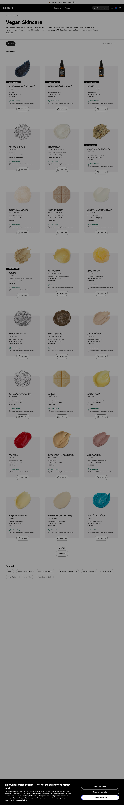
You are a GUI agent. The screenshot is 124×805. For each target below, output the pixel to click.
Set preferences (100, 786)
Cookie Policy (21, 800)
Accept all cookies (100, 798)
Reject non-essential (100, 792)
